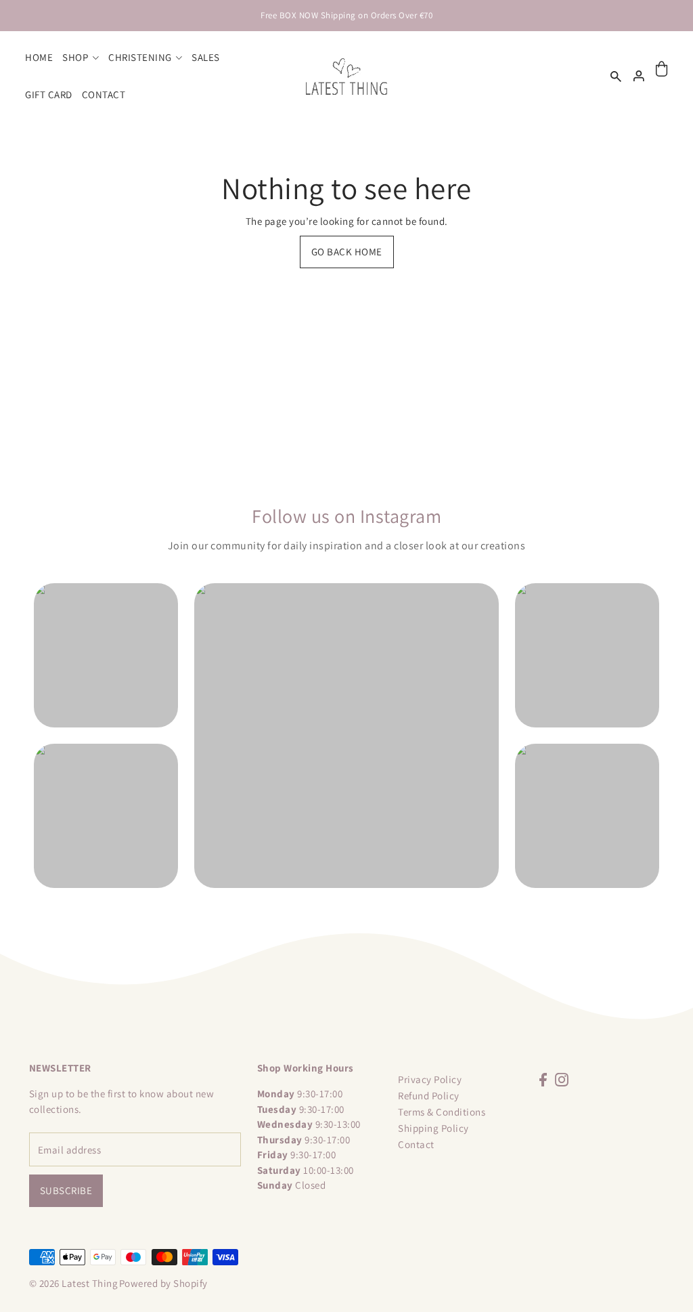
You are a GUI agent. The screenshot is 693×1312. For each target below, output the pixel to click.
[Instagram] (561, 1079)
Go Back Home (346, 251)
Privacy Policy (430, 1079)
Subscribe (66, 1190)
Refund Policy (429, 1095)
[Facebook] (543, 1079)
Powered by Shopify (163, 1283)
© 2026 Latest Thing (73, 1283)
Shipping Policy (433, 1128)
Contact (416, 1144)
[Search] (616, 76)
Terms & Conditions (441, 1111)
